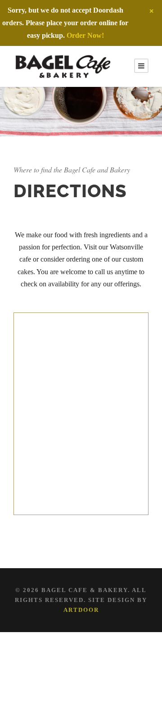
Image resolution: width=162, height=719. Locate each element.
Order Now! (85, 35)
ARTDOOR (81, 609)
